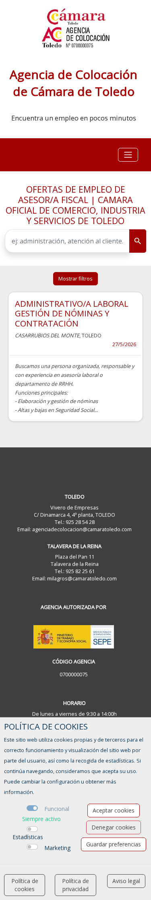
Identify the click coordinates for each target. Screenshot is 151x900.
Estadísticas (27, 837)
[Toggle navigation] (128, 155)
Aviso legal (126, 881)
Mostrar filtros (75, 278)
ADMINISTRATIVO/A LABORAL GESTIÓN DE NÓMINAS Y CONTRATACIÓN (71, 313)
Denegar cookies (113, 827)
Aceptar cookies (113, 810)
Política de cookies (24, 885)
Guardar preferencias (113, 844)
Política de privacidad (75, 885)
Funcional (56, 809)
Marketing (57, 848)
